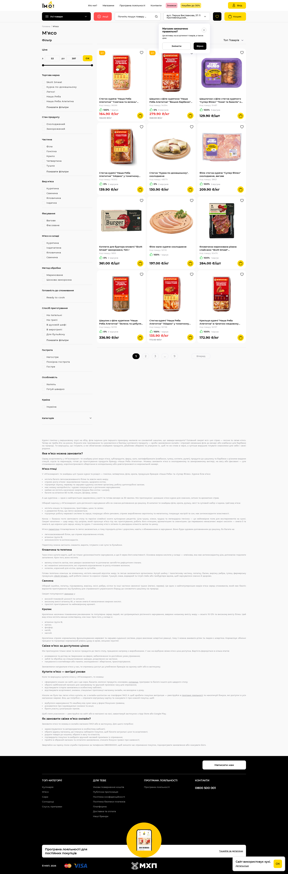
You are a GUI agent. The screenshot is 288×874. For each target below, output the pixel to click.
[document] (259, 864)
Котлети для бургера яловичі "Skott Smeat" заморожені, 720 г (120, 248)
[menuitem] (92, 5)
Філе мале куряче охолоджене (168, 246)
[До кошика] (140, 115)
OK (88, 58)
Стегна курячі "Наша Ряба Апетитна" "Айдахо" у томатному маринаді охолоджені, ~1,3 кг (169, 322)
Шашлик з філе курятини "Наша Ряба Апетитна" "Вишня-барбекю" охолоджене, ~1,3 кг (170, 100)
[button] (141, 52)
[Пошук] (156, 16)
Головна (46, 26)
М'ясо (45, 791)
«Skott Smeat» (61, 576)
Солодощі (48, 801)
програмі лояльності (192, 695)
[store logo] (51, 5)
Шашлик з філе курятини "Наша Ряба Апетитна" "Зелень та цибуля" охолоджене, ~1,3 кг (120, 322)
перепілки (53, 529)
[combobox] (137, 16)
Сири (45, 796)
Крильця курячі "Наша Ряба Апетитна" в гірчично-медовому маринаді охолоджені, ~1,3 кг (219, 322)
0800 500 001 (205, 788)
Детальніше (242, 866)
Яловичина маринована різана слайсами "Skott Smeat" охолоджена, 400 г (218, 248)
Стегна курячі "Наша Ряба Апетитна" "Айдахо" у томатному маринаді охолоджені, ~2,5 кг (119, 174)
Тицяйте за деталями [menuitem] (231, 851)
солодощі (133, 682)
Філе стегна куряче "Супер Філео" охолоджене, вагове (220, 174)
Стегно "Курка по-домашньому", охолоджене (168, 174)
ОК (278, 863)
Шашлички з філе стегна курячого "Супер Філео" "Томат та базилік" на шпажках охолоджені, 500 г (221, 100)
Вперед (200, 356)
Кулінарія (47, 787)
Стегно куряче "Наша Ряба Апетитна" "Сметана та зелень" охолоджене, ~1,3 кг (118, 100)
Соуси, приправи (52, 806)
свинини (68, 593)
